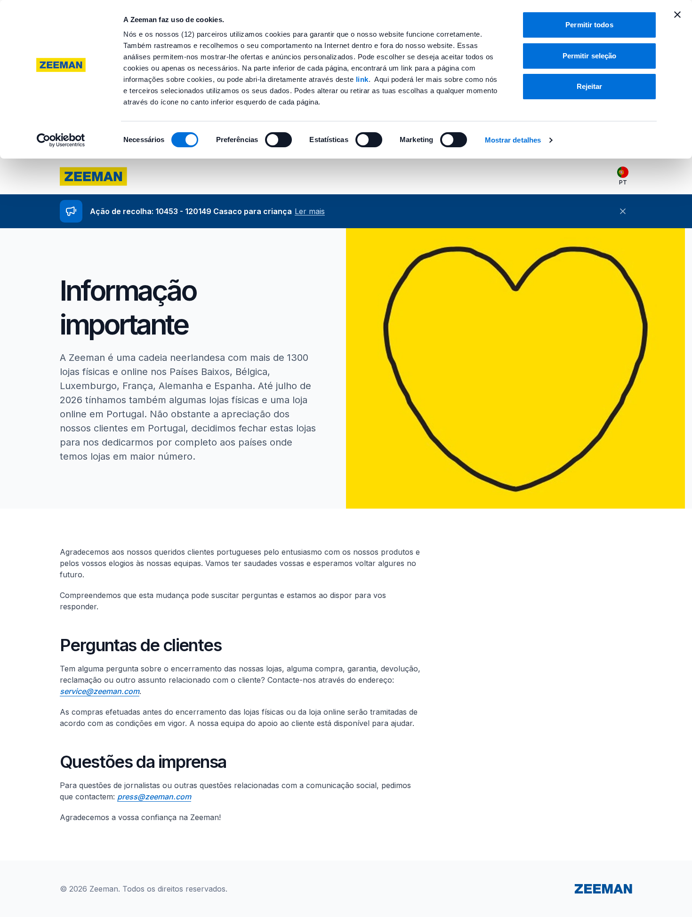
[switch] (278, 139)
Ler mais (310, 211)
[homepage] (93, 176)
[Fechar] (622, 211)
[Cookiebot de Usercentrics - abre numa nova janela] (61, 140)
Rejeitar (590, 86)
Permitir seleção (590, 56)
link (362, 79)
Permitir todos (589, 25)
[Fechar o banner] (677, 14)
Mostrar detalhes (513, 140)
